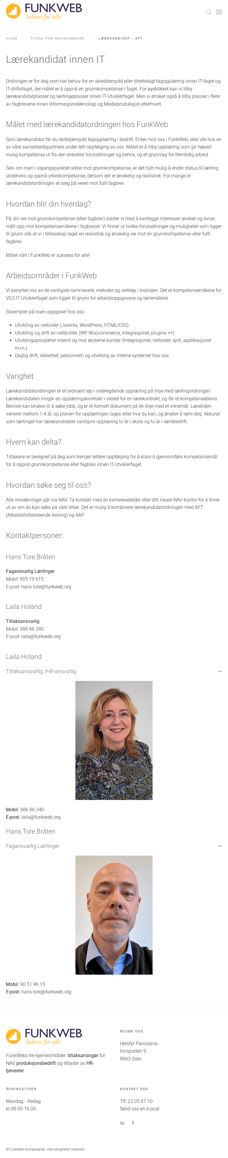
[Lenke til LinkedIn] (122, 1122)
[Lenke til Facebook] (133, 1122)
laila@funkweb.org (41, 636)
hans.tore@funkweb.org (46, 587)
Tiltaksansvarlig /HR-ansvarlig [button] (41, 671)
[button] (209, 12)
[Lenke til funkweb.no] (44, 1037)
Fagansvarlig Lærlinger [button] (32, 846)
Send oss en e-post (139, 1109)
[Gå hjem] (44, 12)
